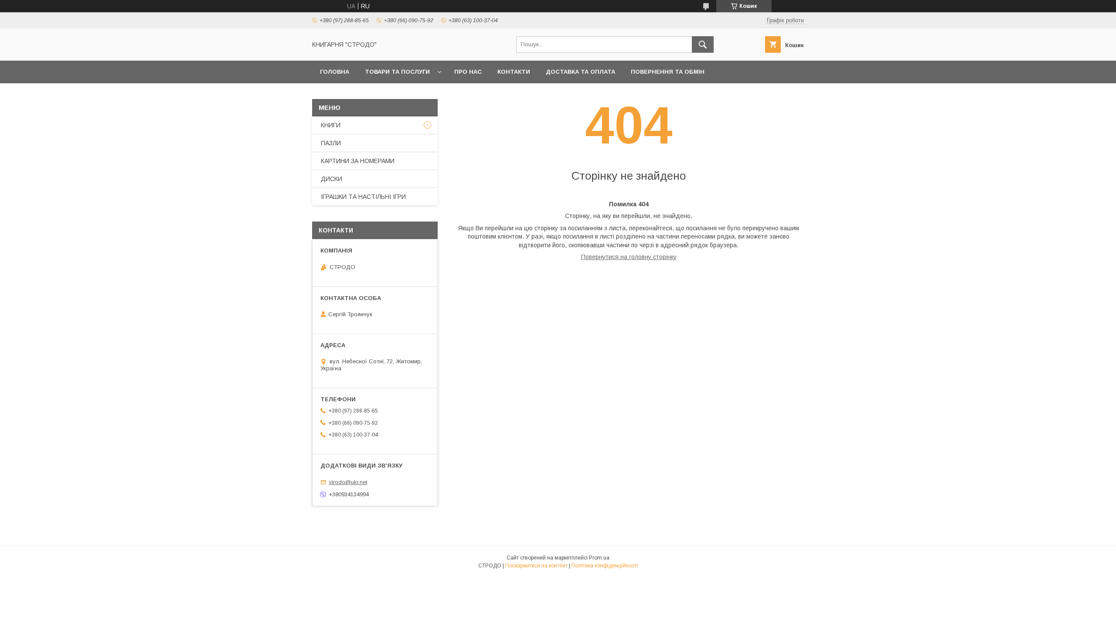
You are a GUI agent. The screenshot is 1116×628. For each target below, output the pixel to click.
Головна (334, 71)
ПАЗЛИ (331, 143)
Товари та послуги (397, 71)
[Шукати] (703, 44)
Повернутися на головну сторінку (629, 256)
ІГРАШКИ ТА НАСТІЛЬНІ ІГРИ (363, 196)
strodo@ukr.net (348, 482)
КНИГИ (330, 125)
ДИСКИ (331, 178)
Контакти (513, 71)
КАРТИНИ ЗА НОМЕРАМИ (358, 160)
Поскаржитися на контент (536, 566)
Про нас (468, 71)
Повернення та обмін (667, 71)
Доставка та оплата (580, 71)
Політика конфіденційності (605, 566)
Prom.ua (599, 558)
